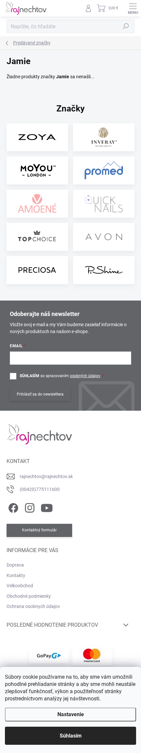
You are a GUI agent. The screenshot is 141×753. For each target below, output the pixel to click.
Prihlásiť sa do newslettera (40, 394)
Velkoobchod (20, 585)
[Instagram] (28, 507)
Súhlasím (71, 736)
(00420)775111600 (40, 489)
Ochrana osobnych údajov (33, 606)
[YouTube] (46, 507)
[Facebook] (12, 507)
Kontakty (16, 575)
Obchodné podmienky (29, 596)
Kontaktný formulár (39, 530)
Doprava (15, 565)
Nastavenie (70, 714)
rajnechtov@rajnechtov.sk (46, 476)
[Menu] (133, 8)
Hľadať (126, 26)
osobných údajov (85, 376)
